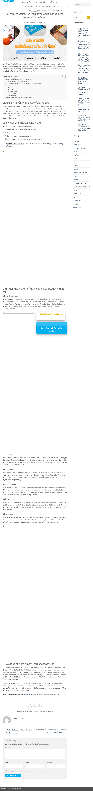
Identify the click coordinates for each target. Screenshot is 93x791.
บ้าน (35, 2)
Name (7, 762)
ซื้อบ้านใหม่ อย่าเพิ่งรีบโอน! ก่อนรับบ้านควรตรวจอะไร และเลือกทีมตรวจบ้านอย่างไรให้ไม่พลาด (84, 45)
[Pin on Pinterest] (38, 705)
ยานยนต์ (42, 2)
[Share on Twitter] (31, 705)
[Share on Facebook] (28, 705)
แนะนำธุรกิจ (26, 2)
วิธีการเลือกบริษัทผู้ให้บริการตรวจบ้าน (16, 81)
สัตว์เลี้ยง (37, 11)
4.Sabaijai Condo (12, 91)
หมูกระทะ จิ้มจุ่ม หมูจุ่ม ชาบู (81, 186)
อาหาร (58, 2)
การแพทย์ (76, 152)
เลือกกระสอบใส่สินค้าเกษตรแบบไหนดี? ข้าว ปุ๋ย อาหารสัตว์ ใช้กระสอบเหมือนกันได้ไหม (84, 33)
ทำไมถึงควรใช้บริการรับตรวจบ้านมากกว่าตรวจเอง (19, 98)
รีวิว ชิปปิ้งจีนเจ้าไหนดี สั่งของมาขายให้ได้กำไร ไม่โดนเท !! (83, 80)
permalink (50, 711)
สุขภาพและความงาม (60, 6)
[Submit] (89, 4)
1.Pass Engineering (13, 85)
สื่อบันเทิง (45, 11)
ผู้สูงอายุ (75, 166)
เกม (74, 197)
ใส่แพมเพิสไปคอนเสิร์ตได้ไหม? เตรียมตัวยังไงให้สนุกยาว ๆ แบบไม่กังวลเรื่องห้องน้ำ (83, 57)
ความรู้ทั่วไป (57, 11)
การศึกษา (76, 145)
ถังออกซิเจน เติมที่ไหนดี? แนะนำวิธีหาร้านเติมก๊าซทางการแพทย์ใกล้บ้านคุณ (84, 91)
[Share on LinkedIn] (41, 705)
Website (49, 762)
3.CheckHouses (12, 89)
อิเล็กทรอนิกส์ (28, 6)
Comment (8, 747)
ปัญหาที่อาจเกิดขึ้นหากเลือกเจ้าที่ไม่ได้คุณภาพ (18, 79)
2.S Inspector (11, 87)
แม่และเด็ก (27, 11)
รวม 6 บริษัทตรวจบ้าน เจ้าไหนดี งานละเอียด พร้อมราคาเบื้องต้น (23, 83)
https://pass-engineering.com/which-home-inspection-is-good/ (40, 694)
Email (28, 762)
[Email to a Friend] (34, 705)
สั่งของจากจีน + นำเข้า (80, 173)
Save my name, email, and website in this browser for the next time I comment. (32, 771)
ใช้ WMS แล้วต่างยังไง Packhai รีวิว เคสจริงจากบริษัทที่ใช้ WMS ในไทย (84, 127)
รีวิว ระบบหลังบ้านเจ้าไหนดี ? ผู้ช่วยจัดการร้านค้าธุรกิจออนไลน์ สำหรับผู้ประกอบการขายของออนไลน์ (84, 69)
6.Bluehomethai (12, 95)
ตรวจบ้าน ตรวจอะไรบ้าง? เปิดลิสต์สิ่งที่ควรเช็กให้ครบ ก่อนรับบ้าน (84, 118)
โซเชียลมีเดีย (77, 207)
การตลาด (76, 141)
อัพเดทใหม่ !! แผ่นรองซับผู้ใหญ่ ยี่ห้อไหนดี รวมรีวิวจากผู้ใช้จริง (84, 101)
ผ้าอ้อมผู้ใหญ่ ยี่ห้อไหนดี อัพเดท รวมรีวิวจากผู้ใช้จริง (83, 109)
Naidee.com (42, 22)
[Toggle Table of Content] (63, 76)
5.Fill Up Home (12, 93)
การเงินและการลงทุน (43, 6)
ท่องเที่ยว (50, 2)
